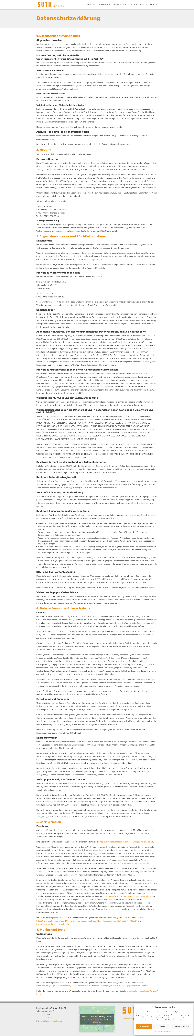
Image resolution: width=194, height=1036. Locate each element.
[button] (189, 1007)
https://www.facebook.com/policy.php (52, 924)
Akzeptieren (144, 1026)
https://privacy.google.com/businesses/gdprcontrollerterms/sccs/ (121, 985)
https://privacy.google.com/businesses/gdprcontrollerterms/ (62, 985)
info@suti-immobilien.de (51, 1021)
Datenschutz (159, 1031)
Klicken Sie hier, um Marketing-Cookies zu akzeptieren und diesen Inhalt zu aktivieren (97, 1019)
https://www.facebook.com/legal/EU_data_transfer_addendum (63, 921)
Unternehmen (104, 5)
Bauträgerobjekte (139, 5)
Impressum (167, 1031)
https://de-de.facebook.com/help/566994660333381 (114, 921)
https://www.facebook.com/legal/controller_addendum (127, 896)
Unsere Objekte (119, 5)
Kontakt (154, 5)
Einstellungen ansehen (180, 1026)
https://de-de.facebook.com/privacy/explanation (129, 863)
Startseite (90, 5)
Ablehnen (161, 1026)
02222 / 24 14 (46, 1017)
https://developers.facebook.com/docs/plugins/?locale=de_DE (126, 841)
